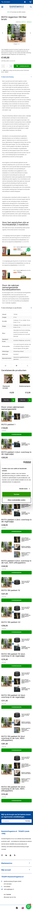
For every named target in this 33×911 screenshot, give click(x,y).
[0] (30, 2)
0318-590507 (7, 2)
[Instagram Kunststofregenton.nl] (2, 855)
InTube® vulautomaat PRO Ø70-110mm (25, 444)
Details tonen (23, 488)
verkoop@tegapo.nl (9, 889)
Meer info (6, 400)
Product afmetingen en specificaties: (11, 308)
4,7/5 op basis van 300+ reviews (17, 12)
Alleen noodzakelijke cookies (16, 500)
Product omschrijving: (7, 77)
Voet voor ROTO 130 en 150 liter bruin (25, 582)
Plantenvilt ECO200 (6, 387)
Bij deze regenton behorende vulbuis (26, 547)
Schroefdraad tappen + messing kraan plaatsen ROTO (25, 416)
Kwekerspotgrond (24, 386)
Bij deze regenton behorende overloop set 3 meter (25, 554)
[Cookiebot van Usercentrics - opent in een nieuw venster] (23, 462)
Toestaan (16, 494)
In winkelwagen (24, 66)
